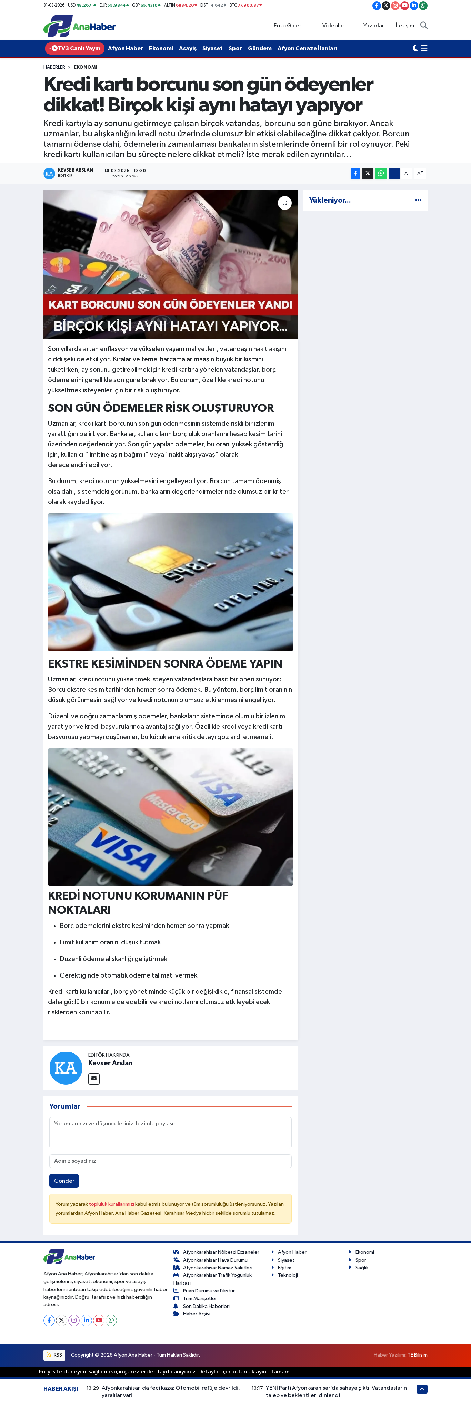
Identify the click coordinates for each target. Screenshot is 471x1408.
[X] (61, 1320)
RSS (57, 1355)
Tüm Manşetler (200, 1298)
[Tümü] (418, 200)
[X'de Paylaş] (367, 173)
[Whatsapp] (111, 1320)
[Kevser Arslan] (65, 1068)
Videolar (333, 26)
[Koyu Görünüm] (415, 48)
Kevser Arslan (110, 1063)
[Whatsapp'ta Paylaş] (381, 173)
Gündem (260, 48)
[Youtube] (98, 1320)
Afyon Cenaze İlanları (308, 48)
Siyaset (212, 48)
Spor (235, 48)
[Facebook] (49, 1320)
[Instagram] (74, 1320)
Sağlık (362, 1267)
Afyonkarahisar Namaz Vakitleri (217, 1267)
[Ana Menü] (424, 48)
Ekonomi (161, 48)
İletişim (405, 26)
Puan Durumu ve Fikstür (209, 1290)
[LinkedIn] (86, 1320)
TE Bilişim (418, 1355)
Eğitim (284, 1267)
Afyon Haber (125, 48)
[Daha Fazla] (394, 173)
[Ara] (424, 25)
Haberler (54, 67)
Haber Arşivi (196, 1314)
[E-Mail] (94, 1079)
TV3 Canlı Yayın (79, 48)
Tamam (280, 1372)
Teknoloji (288, 1275)
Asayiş (188, 48)
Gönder (64, 1181)
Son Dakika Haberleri (206, 1306)
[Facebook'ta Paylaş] (355, 173)
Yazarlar (373, 26)
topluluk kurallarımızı (112, 1204)
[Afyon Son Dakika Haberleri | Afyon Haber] (79, 25)
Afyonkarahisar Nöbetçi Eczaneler (221, 1252)
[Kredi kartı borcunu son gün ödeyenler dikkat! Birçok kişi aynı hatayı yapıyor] (170, 264)
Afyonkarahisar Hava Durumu (215, 1260)
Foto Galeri (288, 26)
